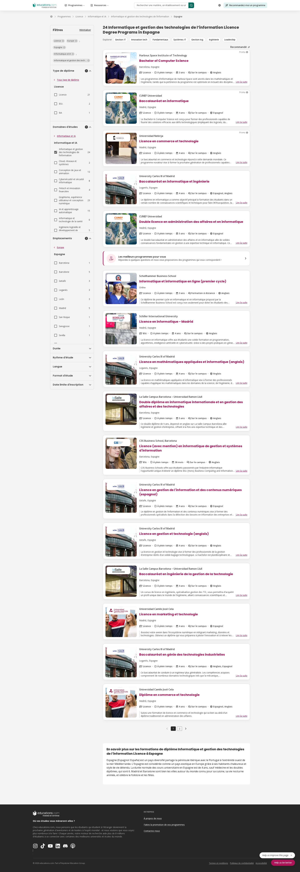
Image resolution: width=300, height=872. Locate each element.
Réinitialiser (85, 29)
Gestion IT (120, 39)
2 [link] (179, 728)
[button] (59, 41)
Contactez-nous (152, 830)
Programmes (75, 5)
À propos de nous (153, 818)
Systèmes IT (179, 39)
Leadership (229, 39)
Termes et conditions (218, 863)
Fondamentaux (160, 39)
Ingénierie (214, 39)
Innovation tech (139, 39)
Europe (60, 247)
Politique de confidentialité (242, 863)
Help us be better (283, 862)
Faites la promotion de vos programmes (164, 824)
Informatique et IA (66, 135)
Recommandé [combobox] (238, 47)
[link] (178, 16)
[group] (181, 39)
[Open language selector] (219, 5)
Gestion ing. (197, 39)
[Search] (191, 5)
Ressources (100, 5)
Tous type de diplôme (68, 79)
